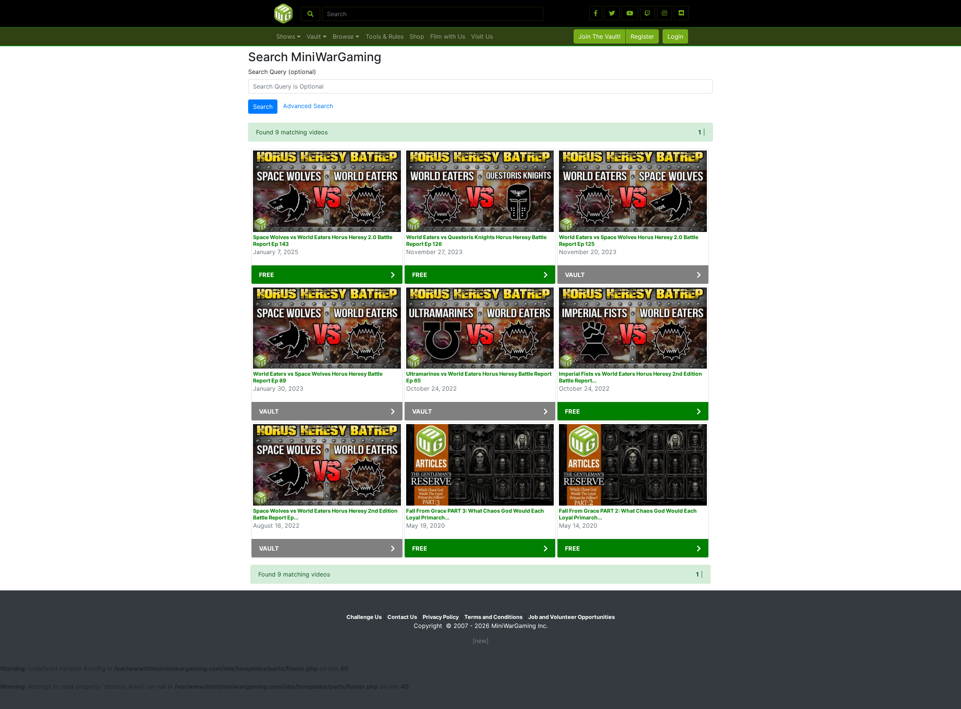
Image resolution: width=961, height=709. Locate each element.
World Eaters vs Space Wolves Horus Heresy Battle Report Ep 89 (318, 377)
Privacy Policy (441, 617)
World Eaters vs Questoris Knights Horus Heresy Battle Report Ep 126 (476, 240)
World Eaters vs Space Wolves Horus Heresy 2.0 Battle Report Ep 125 (628, 240)
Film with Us (447, 36)
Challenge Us (364, 617)
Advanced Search (308, 106)
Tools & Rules (385, 36)
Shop (417, 36)
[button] (595, 13)
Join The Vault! (599, 36)
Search (263, 106)
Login (675, 36)
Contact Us (402, 617)
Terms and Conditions (493, 617)
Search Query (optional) (282, 71)
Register (642, 36)
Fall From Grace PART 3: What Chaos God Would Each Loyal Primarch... (475, 514)
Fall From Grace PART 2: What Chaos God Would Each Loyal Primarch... (628, 514)
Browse (344, 36)
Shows (286, 36)
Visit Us (482, 36)
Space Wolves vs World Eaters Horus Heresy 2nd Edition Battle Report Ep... (325, 514)
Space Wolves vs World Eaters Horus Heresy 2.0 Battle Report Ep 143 (322, 240)
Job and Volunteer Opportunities (571, 617)
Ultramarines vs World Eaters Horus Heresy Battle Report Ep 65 (478, 377)
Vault (315, 36)
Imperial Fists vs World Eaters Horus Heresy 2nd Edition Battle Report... (630, 377)
